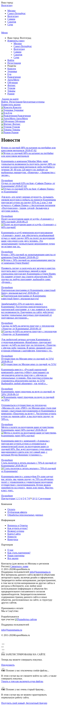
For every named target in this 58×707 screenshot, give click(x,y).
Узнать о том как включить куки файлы (22, 681)
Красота (11, 68)
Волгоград (13, 16)
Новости (12, 536)
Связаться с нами (19, 566)
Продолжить (8, 665)
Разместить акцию (11, 104)
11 (36, 498)
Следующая (44, 498)
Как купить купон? (17, 528)
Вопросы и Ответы (17, 525)
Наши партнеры (15, 555)
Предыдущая (8, 498)
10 (33, 498)
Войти (10, 60)
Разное (11, 93)
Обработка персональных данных (25, 515)
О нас (10, 550)
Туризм (11, 88)
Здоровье (12, 71)
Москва (11, 10)
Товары (11, 91)
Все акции (12, 558)
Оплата (11, 509)
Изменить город (15, 40)
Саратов (11, 21)
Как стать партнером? (18, 552)
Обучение (12, 82)
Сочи (10, 24)
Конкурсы (12, 539)
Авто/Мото (13, 79)
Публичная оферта (17, 512)
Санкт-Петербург (16, 13)
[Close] (3, 644)
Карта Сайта (14, 533)
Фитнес (11, 85)
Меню (4, 32)
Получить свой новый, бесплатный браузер (24, 703)
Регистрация (14, 63)
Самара (11, 19)
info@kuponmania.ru (40, 572)
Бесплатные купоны (34, 101)
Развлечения (14, 77)
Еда (9, 74)
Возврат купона (15, 531)
